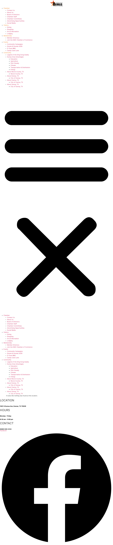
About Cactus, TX (13, 80)
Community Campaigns (15, 44)
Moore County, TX (17, 74)
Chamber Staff (12, 17)
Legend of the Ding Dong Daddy (18, 55)
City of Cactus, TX (17, 82)
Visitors (6, 25)
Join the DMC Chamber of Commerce (19, 40)
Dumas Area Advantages (15, 57)
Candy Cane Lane (13, 50)
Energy (13, 69)
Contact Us (11, 10)
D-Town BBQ (11, 48)
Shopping (10, 29)
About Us (10, 12)
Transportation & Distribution (20, 67)
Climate (13, 65)
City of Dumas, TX (17, 78)
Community (7, 53)
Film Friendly (15, 63)
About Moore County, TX (15, 72)
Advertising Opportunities (15, 21)
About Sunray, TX (13, 84)
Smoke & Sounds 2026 (14, 46)
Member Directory (13, 38)
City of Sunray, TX (17, 86)
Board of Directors (13, 14)
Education (14, 59)
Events (6, 42)
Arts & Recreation (13, 31)
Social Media (11, 23)
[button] (56, 201)
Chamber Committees (14, 19)
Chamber (7, 8)
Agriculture (14, 61)
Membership (8, 36)
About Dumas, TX (13, 76)
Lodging (10, 33)
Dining (9, 27)
